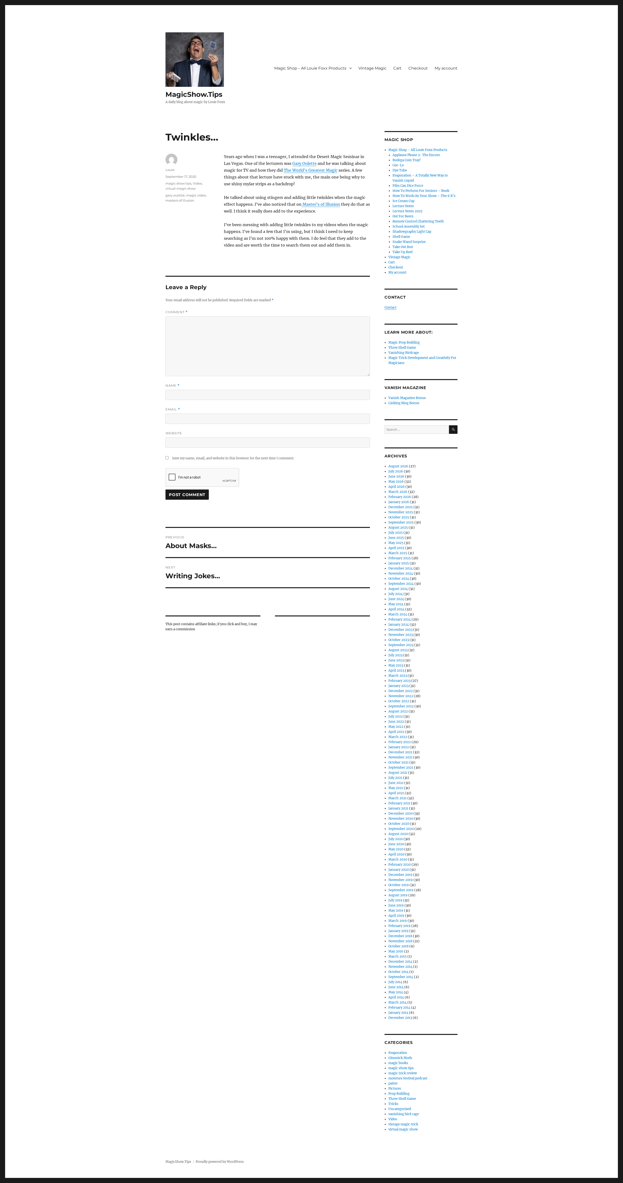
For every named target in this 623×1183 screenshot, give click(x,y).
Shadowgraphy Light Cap (412, 232)
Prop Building (399, 1094)
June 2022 (396, 722)
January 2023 (398, 686)
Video (197, 183)
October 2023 (398, 640)
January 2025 (398, 563)
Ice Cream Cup (403, 201)
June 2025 (396, 538)
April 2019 (396, 916)
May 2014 (395, 992)
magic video (196, 195)
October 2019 (398, 885)
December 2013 (400, 1018)
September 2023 (400, 645)
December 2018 (400, 936)
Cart (397, 68)
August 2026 (398, 466)
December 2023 (400, 630)
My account (446, 68)
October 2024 (398, 579)
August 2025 (398, 527)
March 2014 (397, 1002)
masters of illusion (179, 200)
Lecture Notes (403, 206)
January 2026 (398, 502)
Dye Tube (400, 170)
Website (173, 433)
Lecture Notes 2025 (407, 211)
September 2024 (401, 584)
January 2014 (398, 1013)
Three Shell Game (402, 348)
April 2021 (396, 793)
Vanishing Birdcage (403, 353)
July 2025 (395, 533)
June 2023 (396, 660)
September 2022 (401, 706)
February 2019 (399, 926)
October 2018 (398, 946)
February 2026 (399, 497)
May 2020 (395, 849)
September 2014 (400, 977)
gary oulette (175, 195)
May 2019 (395, 910)
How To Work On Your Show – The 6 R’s (424, 196)
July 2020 (395, 839)
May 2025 (395, 543)
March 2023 (397, 676)
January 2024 (398, 625)
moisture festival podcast (407, 1078)
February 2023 (399, 681)
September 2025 (401, 522)
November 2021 (400, 757)
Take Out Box (403, 247)
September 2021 (400, 767)
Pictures (394, 1088)
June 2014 (395, 987)
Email (172, 409)
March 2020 (397, 859)
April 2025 (396, 548)
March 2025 (397, 553)
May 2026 (396, 482)
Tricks (393, 1104)
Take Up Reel (402, 252)
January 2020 (398, 870)
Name (172, 385)
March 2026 (397, 492)
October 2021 (398, 762)
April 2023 (396, 670)
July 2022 (395, 716)
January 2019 (398, 931)
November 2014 (400, 967)
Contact (390, 307)
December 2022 (400, 691)
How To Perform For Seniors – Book (421, 191)
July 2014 (395, 982)
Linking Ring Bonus (403, 403)
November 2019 (400, 880)
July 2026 (395, 471)
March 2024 (397, 614)
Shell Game (401, 237)
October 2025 (398, 517)
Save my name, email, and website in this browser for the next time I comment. (233, 458)
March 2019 (397, 921)
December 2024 (400, 568)
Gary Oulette (304, 163)
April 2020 (396, 854)
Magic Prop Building (404, 342)
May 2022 (395, 727)
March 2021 (397, 798)
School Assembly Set (409, 226)
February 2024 (399, 619)
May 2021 (395, 788)
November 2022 (400, 696)
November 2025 (400, 512)
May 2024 (395, 604)
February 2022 (399, 742)
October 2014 (398, 972)
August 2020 (398, 834)
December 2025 (400, 507)
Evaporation (397, 1053)
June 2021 (395, 783)
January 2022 (398, 747)
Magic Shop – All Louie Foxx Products (310, 68)
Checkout (418, 68)
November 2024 (400, 573)
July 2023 (395, 655)
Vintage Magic (372, 68)
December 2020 (400, 813)
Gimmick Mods (400, 1058)
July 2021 (395, 778)
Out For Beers (403, 216)
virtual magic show (180, 188)
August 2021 (397, 773)
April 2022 (396, 732)
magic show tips (178, 183)
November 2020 (400, 819)
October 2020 (398, 824)
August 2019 (398, 895)
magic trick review (402, 1073)
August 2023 (398, 650)
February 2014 (399, 1007)
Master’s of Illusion (321, 204)
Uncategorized (399, 1109)
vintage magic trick (403, 1124)
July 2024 (395, 594)
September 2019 (400, 890)
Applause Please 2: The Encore (416, 155)
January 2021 (398, 808)
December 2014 (400, 962)
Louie (169, 170)
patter (393, 1083)
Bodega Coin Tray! (407, 160)
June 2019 (396, 905)
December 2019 (400, 875)
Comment (176, 312)
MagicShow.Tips (193, 94)
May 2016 (395, 951)
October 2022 (398, 701)
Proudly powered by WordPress (220, 1162)
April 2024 (396, 609)
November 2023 (400, 635)
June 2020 (396, 844)
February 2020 (399, 865)
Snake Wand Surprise (409, 242)
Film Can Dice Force (408, 186)
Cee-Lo (398, 165)
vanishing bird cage (403, 1114)
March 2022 (397, 737)
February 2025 (399, 558)
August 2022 (398, 711)
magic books (398, 1063)
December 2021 (400, 752)
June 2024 (396, 599)
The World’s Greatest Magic (311, 170)
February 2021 (399, 803)
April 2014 (396, 997)
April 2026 (396, 487)
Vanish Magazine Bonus (407, 398)
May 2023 (395, 665)
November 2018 (400, 941)
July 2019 (395, 900)
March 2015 (397, 956)
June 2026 (396, 476)
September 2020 (401, 829)
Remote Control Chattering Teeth (418, 221)
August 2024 (398, 589)
